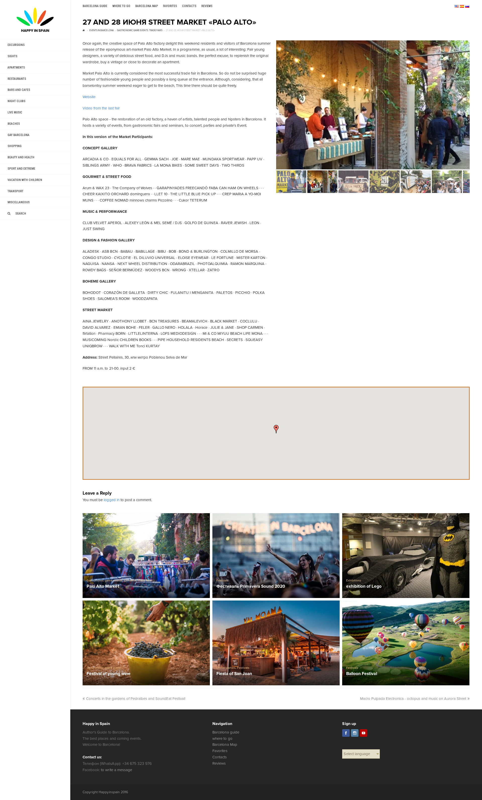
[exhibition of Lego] (405, 555)
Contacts (219, 757)
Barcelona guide (225, 732)
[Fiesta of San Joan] (276, 643)
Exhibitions (353, 580)
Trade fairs (145, 580)
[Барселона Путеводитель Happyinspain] (35, 20)
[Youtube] (363, 733)
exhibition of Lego (363, 586)
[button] (276, 429)
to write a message (116, 770)
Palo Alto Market (103, 586)
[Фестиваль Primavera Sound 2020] (276, 555)
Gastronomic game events (104, 580)
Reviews (219, 763)
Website (89, 97)
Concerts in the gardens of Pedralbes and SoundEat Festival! (135, 698)
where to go (222, 738)
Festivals (222, 580)
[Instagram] (354, 733)
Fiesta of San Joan (234, 674)
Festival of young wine (108, 674)
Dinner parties (225, 668)
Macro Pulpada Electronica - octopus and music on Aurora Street (413, 698)
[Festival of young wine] (146, 643)
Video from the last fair (101, 108)
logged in (111, 500)
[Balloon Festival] (405, 643)
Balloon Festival (361, 674)
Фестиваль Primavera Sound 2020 (250, 586)
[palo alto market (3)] (373, 104)
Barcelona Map (224, 744)
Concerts (130, 580)
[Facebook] (346, 733)
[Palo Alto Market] (146, 555)
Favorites (219, 751)
